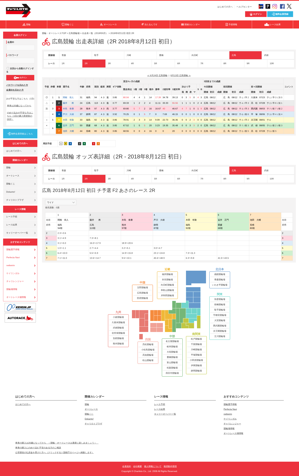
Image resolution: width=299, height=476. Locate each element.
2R (86, 63)
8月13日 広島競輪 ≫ (181, 75)
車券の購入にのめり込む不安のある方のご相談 (38, 447)
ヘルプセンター (244, 6)
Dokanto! (10, 192)
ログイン (23, 78)
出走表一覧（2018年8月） (95, 33)
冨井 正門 (70, 125)
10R (272, 63)
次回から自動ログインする (20, 70)
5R (155, 63)
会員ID (10, 42)
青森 (64, 55)
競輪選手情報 (12, 249)
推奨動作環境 (170, 466)
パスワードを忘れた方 (17, 85)
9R (248, 63)
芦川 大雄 (70, 114)
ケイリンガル (12, 273)
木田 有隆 (70, 120)
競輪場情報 (11, 289)
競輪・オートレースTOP (54, 33)
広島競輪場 (74, 33)
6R (178, 63)
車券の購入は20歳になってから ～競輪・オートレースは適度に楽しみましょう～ (56, 443)
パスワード (12, 55)
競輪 (8, 167)
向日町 (195, 55)
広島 (234, 55)
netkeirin (10, 265)
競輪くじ (10, 183)
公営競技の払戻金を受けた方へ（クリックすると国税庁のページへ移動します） (54, 452)
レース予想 (11, 216)
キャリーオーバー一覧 (17, 233)
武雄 (266, 55)
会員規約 (126, 466)
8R (224, 63)
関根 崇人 (70, 97)
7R (201, 63)
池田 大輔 (70, 131)
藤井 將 (70, 103)
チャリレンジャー (15, 281)
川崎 (129, 55)
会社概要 (137, 466)
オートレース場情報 (16, 297)
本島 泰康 (70, 108)
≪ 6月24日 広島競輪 (157, 75)
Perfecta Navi (13, 257)
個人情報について (152, 466)
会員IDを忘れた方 (15, 90)
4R (132, 63)
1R (63, 63)
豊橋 (161, 55)
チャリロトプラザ (15, 200)
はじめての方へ (225, 6)
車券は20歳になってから (19, 105)
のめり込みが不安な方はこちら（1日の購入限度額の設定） (20, 115)
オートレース (12, 175)
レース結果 (11, 224)
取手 (96, 55)
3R (109, 63)
